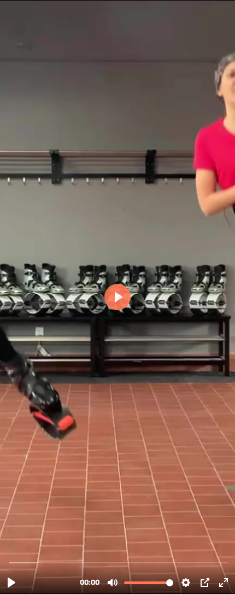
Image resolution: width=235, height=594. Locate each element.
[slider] (118, 562)
